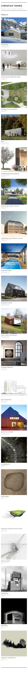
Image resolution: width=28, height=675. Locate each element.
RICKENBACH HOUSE (6, 303)
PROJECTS (3, 9)
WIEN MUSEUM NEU (6, 399)
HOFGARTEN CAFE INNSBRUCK (9, 109)
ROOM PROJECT (5, 496)
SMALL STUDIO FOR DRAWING (9, 335)
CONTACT (14, 9)
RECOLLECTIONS (5, 561)
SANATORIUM (4, 593)
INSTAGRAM (21, 9)
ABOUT (8, 9)
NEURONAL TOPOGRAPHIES (8, 658)
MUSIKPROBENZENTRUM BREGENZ (10, 173)
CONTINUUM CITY (5, 464)
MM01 (2, 141)
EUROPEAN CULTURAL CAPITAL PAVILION (11, 528)
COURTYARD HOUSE (6, 270)
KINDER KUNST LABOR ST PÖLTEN (10, 206)
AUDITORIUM (4, 625)
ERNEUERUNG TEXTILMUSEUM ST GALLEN (12, 238)
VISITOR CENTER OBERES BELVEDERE (11, 77)
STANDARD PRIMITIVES (7, 367)
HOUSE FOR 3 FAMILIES (7, 432)
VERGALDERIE (4, 44)
